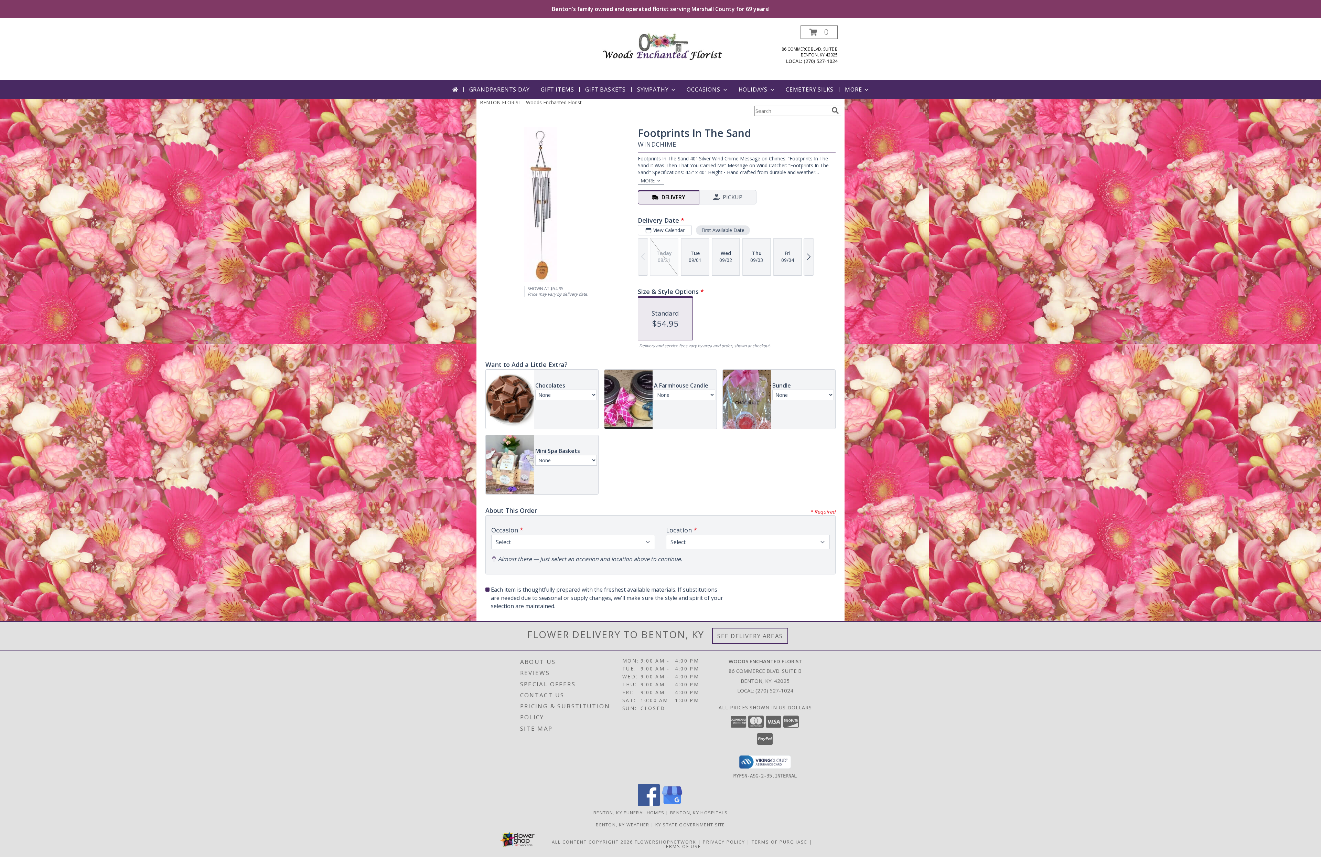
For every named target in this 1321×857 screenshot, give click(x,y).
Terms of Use (682, 846)
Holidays (753, 89)
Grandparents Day (499, 89)
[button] (819, 32)
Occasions (703, 89)
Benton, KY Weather (622, 825)
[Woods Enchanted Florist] (663, 44)
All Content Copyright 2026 (592, 842)
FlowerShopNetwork (665, 842)
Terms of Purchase (779, 842)
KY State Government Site (690, 825)
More (853, 89)
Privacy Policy (724, 842)
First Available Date (722, 230)
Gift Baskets (605, 89)
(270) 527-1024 (821, 61)
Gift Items (557, 89)
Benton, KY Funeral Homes (628, 813)
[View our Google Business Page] (672, 804)
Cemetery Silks (810, 89)
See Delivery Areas (750, 636)
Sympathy (652, 89)
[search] (835, 110)
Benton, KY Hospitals (699, 813)
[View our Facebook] (649, 804)
